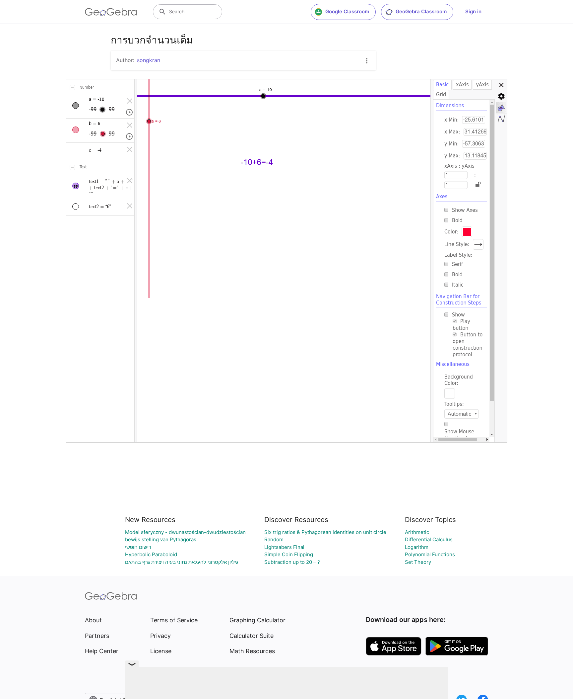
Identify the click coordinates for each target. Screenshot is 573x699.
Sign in (473, 11)
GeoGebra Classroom (421, 11)
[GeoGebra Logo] (111, 12)
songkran (148, 60)
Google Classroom (347, 11)
